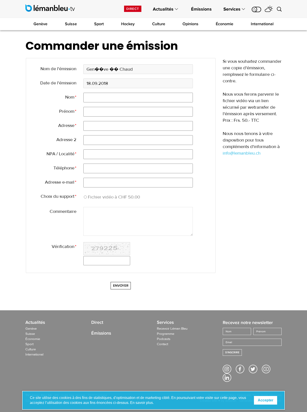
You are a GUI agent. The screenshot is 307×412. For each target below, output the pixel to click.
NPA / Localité (61, 154)
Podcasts (163, 339)
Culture (158, 23)
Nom (70, 97)
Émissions (201, 9)
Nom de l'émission (58, 69)
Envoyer (120, 286)
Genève (40, 23)
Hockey (128, 23)
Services (231, 9)
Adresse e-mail (60, 182)
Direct (132, 9)
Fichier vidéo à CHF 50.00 (114, 197)
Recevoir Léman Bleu (172, 329)
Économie (224, 23)
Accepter (265, 400)
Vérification (64, 246)
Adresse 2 (66, 139)
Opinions (190, 23)
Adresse (67, 125)
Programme (165, 334)
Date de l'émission (58, 83)
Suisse (71, 23)
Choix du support (58, 196)
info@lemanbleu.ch (241, 153)
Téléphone (64, 168)
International (262, 23)
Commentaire (63, 211)
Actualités (163, 9)
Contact (162, 344)
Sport (99, 23)
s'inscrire (232, 352)
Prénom (67, 111)
